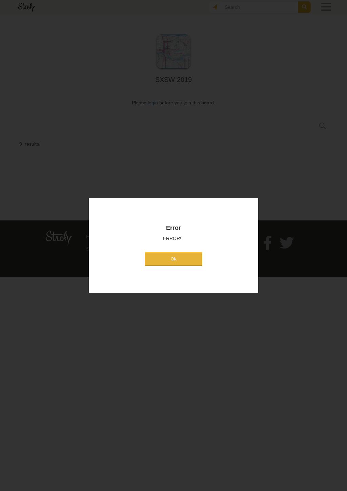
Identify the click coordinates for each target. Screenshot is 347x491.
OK (174, 259)
